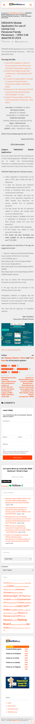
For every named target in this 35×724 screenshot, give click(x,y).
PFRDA (14, 620)
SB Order (12, 628)
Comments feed (13, 709)
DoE (28, 596)
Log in (9, 703)
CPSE (14, 589)
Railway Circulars (16, 624)
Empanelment (24, 599)
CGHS (10, 586)
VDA (4, 630)
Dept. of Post (20, 595)
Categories (4, 566)
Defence (7, 595)
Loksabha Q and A (17, 610)
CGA (29, 583)
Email (20, 437)
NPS (19, 616)
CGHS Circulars (18, 586)
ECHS (15, 599)
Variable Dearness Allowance (22, 628)
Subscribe (6, 481)
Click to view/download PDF (11, 350)
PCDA (23, 616)
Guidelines (28, 603)
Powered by (5, 486)
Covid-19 (6, 590)
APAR (26, 583)
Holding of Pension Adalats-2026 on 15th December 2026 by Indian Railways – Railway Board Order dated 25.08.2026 (18, 500)
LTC (24, 610)
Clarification (25, 586)
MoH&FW (13, 616)
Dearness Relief (18, 593)
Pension (21, 13)
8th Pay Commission (19, 583)
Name (5, 437)
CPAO (11, 589)
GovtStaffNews (13, 13)
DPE (12, 599)
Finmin (21, 602)
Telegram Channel (11, 358)
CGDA (5, 586)
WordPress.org (12, 712)
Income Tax (12, 606)
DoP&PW (7, 599)
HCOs (5, 606)
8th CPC (12, 583)
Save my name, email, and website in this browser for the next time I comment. (15, 452)
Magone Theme (16, 720)
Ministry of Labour (12, 613)
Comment (6, 421)
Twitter (23, 358)
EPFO (5, 603)
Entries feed (11, 706)
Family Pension (12, 603)
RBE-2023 (23, 624)
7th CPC (6, 583)
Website (5, 444)
